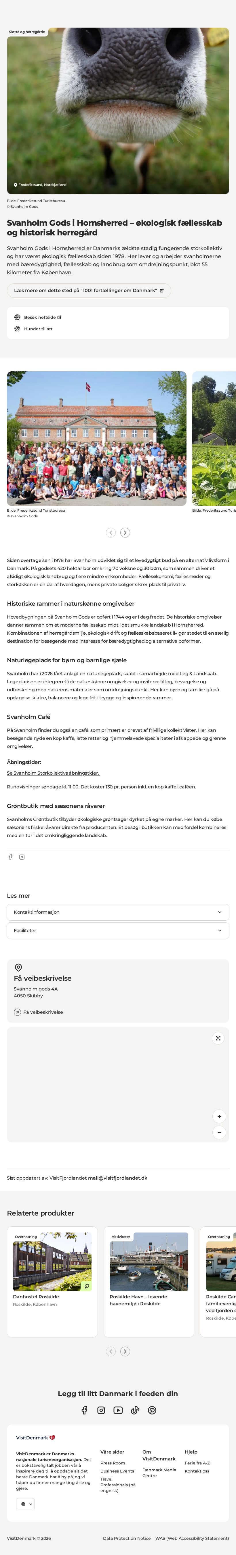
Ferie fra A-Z (197, 1463)
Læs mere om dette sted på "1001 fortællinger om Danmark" (85, 290)
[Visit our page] (101, 1410)
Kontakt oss (197, 1471)
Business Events (117, 1471)
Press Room (112, 1463)
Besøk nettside (40, 317)
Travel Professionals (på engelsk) (118, 1485)
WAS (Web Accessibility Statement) (192, 1538)
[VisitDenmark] (36, 1438)
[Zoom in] (219, 1116)
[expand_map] (218, 1038)
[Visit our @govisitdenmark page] (135, 1410)
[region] (118, 1084)
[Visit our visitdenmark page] (118, 1410)
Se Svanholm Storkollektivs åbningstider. (53, 773)
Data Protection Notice (127, 1538)
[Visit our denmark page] (84, 1410)
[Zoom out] (219, 1132)
